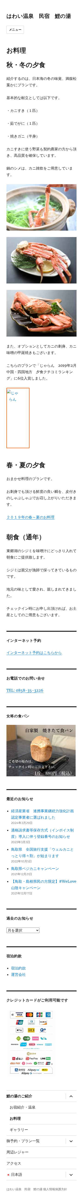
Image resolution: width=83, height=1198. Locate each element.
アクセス (13, 1163)
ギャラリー (19, 1130)
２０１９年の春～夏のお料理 (30, 517)
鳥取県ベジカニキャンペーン (35, 868)
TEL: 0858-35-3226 (24, 690)
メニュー (15, 29)
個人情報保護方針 (55, 1189)
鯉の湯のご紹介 (19, 1096)
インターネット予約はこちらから (34, 652)
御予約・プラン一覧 (23, 1141)
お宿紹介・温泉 (23, 1107)
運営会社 (18, 974)
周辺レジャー (17, 1152)
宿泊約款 (18, 968)
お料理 (15, 1118)
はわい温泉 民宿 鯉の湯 (38, 16)
